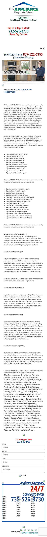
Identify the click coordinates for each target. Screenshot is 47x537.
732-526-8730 (18, 31)
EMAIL (4, 459)
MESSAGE (5, 466)
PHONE (4, 451)
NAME (4, 444)
